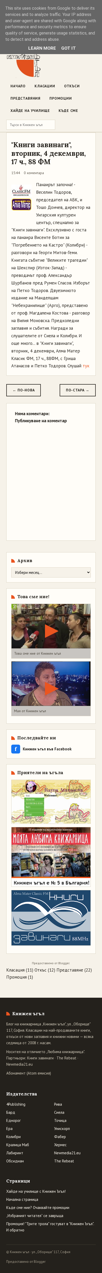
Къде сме (68, 110)
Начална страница (22, 1199)
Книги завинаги (40, 1057)
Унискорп (62, 1128)
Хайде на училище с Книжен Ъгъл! (36, 1191)
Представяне (69, 970)
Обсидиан (15, 1160)
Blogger (63, 963)
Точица (60, 1120)
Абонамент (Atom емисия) (28, 1073)
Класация (15, 970)
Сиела (59, 1112)
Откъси (72, 86)
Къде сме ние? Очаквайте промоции (37, 1207)
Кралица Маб (17, 1144)
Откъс (41, 970)
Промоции (60, 98)
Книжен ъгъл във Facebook (43, 749)
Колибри (13, 1136)
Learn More (42, 48)
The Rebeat (66, 1057)
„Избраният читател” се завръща (34, 1215)
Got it (68, 48)
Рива (58, 1104)
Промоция (16, 977)
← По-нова (24, 390)
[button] (51, 631)
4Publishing (15, 1104)
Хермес (60, 1144)
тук (86, 366)
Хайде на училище (30, 110)
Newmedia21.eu (19, 1064)
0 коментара (34, 172)
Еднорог (13, 1120)
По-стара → (77, 390)
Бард (10, 1112)
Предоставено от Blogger (26, 1261)
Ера (9, 1128)
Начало (18, 86)
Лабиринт (14, 1152)
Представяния (25, 98)
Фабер (60, 1136)
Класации (45, 86)
